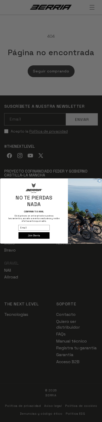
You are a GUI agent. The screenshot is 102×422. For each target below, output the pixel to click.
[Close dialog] (99, 180)
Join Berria (34, 235)
